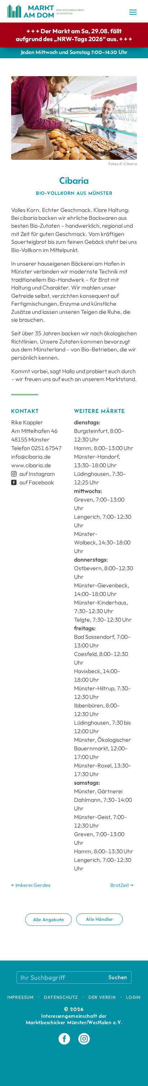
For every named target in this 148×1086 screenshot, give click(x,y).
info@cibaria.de (31, 456)
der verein (102, 997)
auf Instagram (33, 473)
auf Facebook (32, 482)
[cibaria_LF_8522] (74, 160)
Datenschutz (61, 997)
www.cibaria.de (31, 465)
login (133, 997)
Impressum (20, 997)
